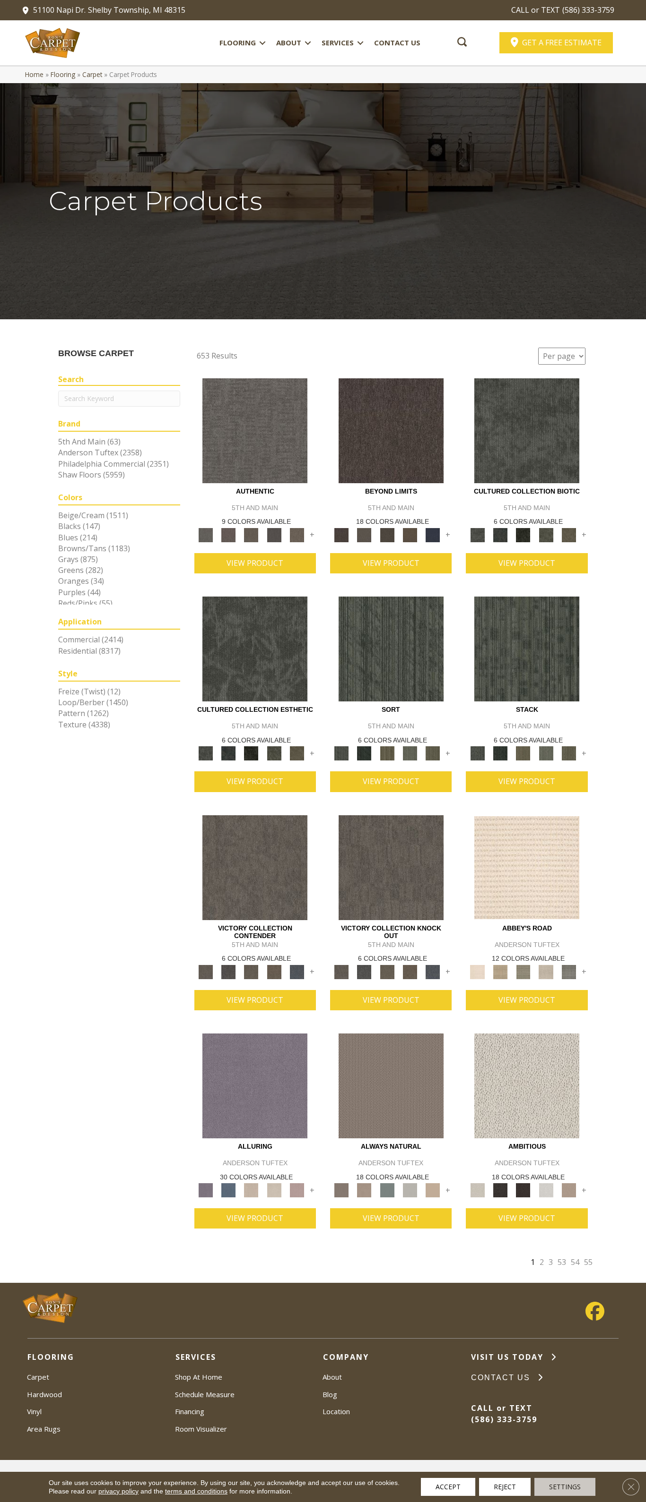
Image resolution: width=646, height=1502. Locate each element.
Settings (565, 1486)
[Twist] (433, 753)
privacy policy (118, 1491)
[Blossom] (297, 1190)
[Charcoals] (500, 1190)
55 (588, 1262)
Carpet (92, 74)
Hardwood (44, 1394)
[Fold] (387, 753)
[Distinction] (569, 534)
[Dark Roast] (523, 1190)
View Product (255, 563)
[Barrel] (391, 1085)
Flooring (237, 42)
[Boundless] (523, 971)
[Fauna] (410, 534)
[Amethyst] (254, 1085)
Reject (505, 1486)
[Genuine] (251, 534)
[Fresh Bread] (569, 1190)
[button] (262, 42)
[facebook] (595, 1311)
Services (338, 42)
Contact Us (397, 42)
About (288, 42)
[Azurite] (228, 1190)
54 (575, 1262)
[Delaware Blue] (569, 971)
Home (34, 74)
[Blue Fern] (387, 1190)
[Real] (297, 534)
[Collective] (523, 534)
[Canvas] (526, 1085)
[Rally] (274, 971)
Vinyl (34, 1411)
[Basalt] (251, 1190)
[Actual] (254, 430)
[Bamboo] (500, 971)
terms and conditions (196, 1491)
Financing (189, 1411)
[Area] (391, 430)
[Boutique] (433, 1190)
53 (562, 1262)
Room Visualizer (201, 1429)
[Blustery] (410, 1190)
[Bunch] (364, 753)
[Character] (500, 534)
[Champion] (228, 971)
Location (336, 1411)
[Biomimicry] (526, 430)
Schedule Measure (205, 1394)
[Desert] (364, 534)
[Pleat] (410, 753)
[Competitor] (251, 971)
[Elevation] (387, 534)
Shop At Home (198, 1377)
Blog (330, 1394)
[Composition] (546, 534)
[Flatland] (433, 534)
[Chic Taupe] (546, 971)
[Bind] (391, 648)
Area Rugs (44, 1429)
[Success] (297, 971)
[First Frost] (546, 1190)
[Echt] (228, 534)
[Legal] (274, 534)
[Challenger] (254, 866)
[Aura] (526, 866)
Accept (448, 1486)
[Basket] (364, 1190)
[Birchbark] (274, 1190)
